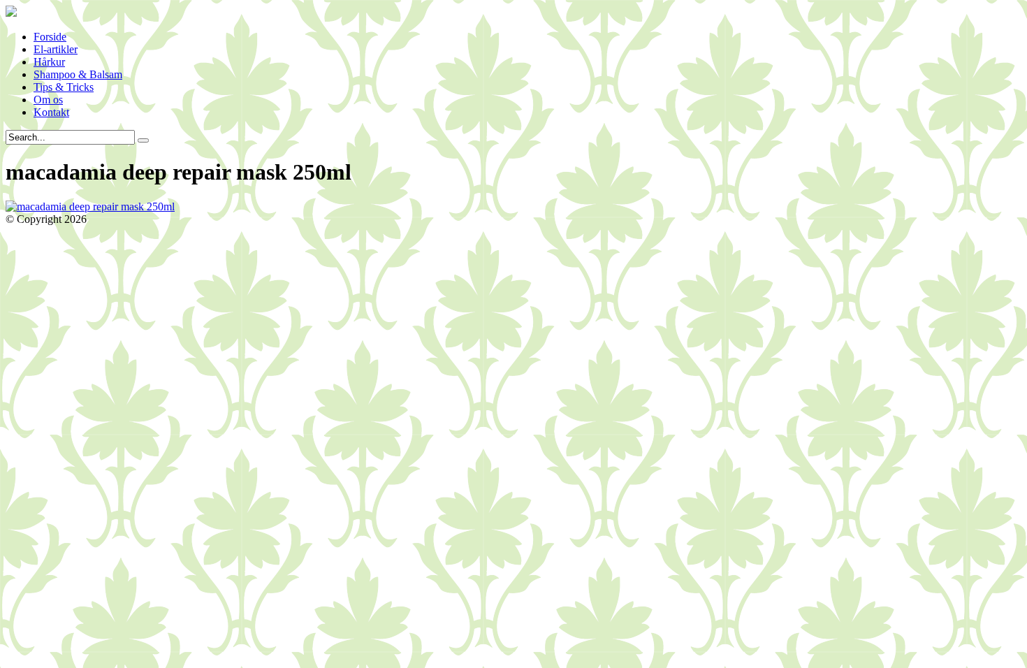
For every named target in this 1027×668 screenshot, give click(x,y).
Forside (50, 37)
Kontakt (51, 112)
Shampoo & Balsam (78, 74)
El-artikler (56, 49)
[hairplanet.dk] (11, 13)
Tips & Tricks (64, 87)
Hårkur (49, 62)
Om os (48, 100)
